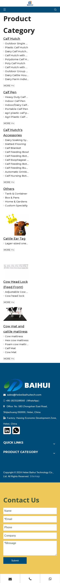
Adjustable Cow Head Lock (17, 291)
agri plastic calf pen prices (17, 112)
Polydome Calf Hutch (17, 59)
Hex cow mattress (16, 340)
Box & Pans (12, 197)
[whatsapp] (16, 430)
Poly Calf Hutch (15, 63)
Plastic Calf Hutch (16, 47)
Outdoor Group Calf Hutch (17, 71)
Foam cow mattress (17, 344)
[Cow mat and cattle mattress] (16, 315)
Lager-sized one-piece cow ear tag (17, 243)
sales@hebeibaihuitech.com (24, 394)
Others (8, 189)
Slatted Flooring (15, 144)
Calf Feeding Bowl (17, 151)
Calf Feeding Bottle (17, 155)
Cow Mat (10, 352)
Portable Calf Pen (16, 108)
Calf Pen (9, 92)
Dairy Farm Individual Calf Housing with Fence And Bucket (17, 79)
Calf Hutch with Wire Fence (17, 67)
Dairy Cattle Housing (17, 75)
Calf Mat (10, 348)
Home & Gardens (16, 201)
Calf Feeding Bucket (17, 167)
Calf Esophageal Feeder (17, 159)
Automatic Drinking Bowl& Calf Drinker (17, 171)
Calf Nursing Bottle (17, 175)
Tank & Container (16, 193)
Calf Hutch (11, 39)
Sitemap (35, 476)
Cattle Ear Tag (14, 238)
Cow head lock (14, 295)
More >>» (9, 85)
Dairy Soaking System (17, 140)
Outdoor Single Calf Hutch (17, 43)
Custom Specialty (16, 205)
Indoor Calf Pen (15, 101)
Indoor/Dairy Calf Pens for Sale (17, 105)
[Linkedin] (7, 430)
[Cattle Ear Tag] (16, 223)
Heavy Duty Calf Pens (17, 97)
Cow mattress (14, 336)
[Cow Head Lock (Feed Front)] (16, 266)
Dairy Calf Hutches (17, 51)
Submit (15, 560)
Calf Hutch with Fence (17, 55)
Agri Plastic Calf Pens (17, 116)
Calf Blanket (13, 148)
